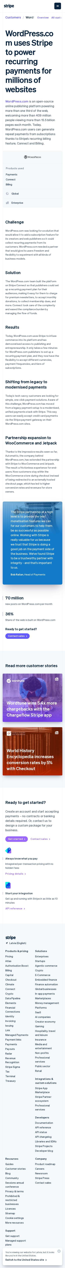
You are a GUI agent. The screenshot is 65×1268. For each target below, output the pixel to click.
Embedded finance (46, 979)
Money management (47, 1003)
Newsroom (41, 1173)
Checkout (11, 979)
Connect (10, 989)
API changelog (43, 1136)
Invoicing (10, 1021)
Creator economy (45, 1021)
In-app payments (45, 993)
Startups (40, 961)
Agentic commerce (46, 965)
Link (7, 1030)
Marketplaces (43, 998)
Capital (9, 975)
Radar (8, 1053)
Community (12, 1178)
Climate (9, 984)
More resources (14, 1222)
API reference (13, 908)
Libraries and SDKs (46, 1141)
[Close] (58, 1252)
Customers (13, 17)
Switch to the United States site (24, 1259)
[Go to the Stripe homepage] (9, 938)
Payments (11, 1044)
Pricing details (14, 873)
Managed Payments (16, 1035)
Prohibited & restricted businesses (12, 1200)
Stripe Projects (43, 1146)
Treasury (10, 1080)
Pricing (9, 956)
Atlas (8, 961)
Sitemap (10, 1213)
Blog (7, 1173)
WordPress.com (16, 101)
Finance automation (46, 984)
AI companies (43, 1017)
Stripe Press (42, 1178)
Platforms (41, 1007)
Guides (9, 1164)
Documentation (44, 1122)
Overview (43, 17)
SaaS (38, 1012)
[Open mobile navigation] (57, 6)
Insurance (40, 1039)
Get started (15, 839)
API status (41, 1132)
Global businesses (45, 989)
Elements (10, 1003)
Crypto (9, 993)
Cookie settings (14, 1218)
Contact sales (16, 635)
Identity (9, 1016)
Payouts (10, 1049)
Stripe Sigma (12, 1066)
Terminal (10, 1076)
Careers (39, 1168)
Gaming (39, 1026)
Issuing (9, 1025)
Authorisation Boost (16, 965)
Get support (12, 1236)
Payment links (13, 1039)
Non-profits (42, 1053)
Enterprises (41, 956)
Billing (8, 970)
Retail (38, 1070)
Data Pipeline (12, 998)
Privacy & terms (14, 1191)
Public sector (42, 1066)
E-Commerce (42, 975)
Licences (10, 1208)
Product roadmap (45, 1164)
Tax (7, 1071)
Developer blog (44, 1150)
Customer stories (15, 1168)
